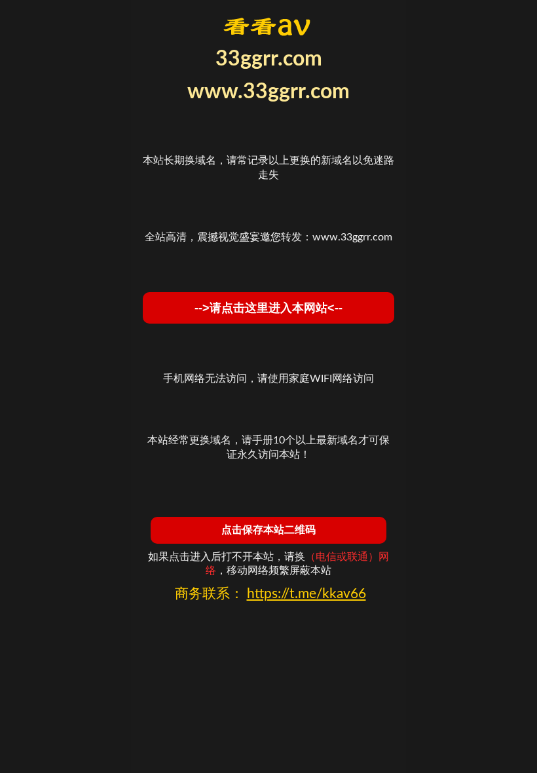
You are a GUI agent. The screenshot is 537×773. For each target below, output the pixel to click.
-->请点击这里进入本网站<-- (268, 307)
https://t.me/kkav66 (306, 594)
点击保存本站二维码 (268, 529)
